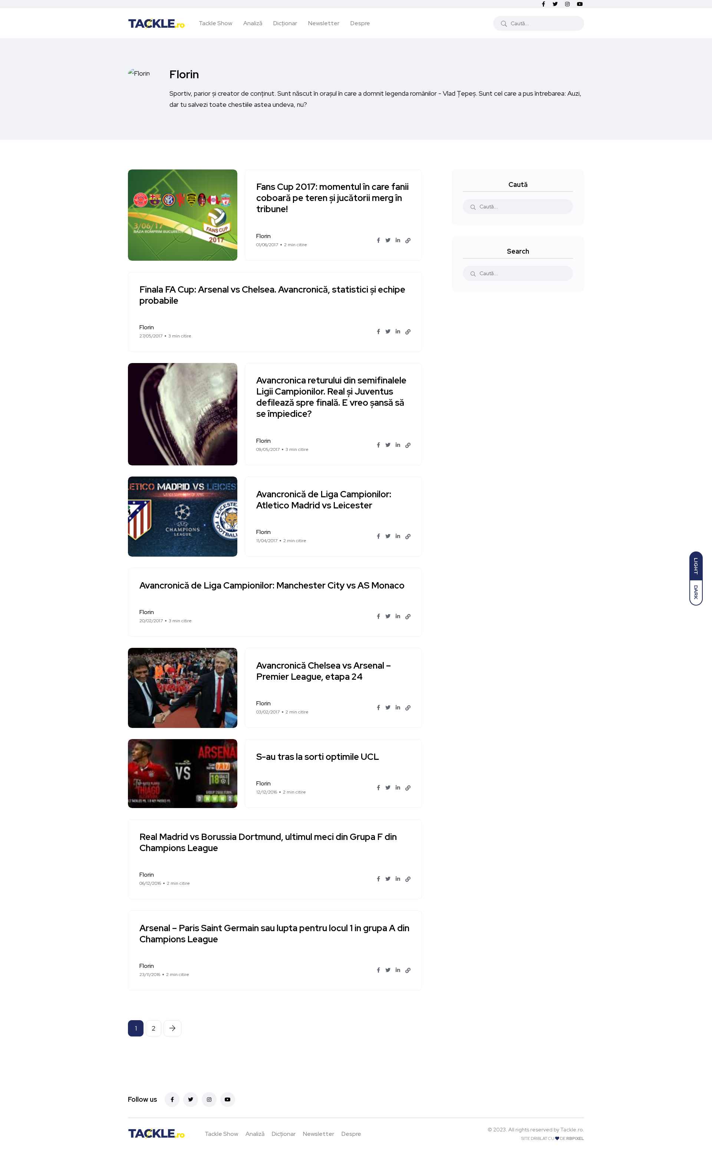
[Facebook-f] (172, 1099)
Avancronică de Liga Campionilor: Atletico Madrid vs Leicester (323, 499)
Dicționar (285, 23)
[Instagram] (209, 1099)
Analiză (252, 23)
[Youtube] (227, 1099)
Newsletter (323, 23)
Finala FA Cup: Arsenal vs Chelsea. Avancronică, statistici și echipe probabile (272, 295)
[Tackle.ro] (156, 23)
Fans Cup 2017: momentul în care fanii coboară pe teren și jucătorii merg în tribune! (332, 198)
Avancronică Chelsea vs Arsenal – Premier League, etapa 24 (323, 671)
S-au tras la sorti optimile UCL (317, 756)
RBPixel (575, 1138)
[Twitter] (190, 1099)
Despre (360, 23)
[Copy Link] (408, 241)
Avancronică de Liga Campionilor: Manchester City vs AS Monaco (272, 585)
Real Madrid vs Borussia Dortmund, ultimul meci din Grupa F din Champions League (268, 842)
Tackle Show (215, 23)
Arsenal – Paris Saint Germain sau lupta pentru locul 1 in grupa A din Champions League (274, 933)
